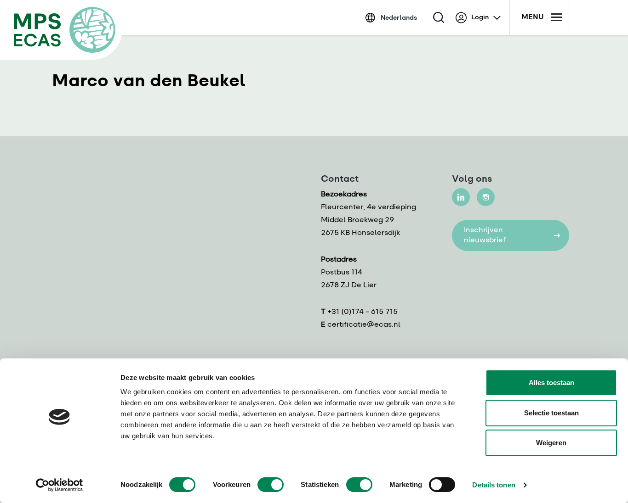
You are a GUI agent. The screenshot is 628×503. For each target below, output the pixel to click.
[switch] (270, 484)
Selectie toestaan (551, 413)
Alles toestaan (551, 382)
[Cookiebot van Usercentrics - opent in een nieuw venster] (59, 485)
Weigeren (551, 443)
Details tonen (493, 485)
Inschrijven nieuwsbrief (485, 235)
